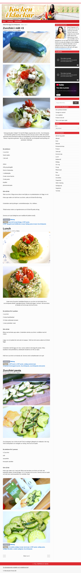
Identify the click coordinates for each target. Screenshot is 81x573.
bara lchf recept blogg (15, 222)
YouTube (58, 190)
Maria (19, 30)
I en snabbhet (59, 115)
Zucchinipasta (41, 224)
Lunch (7, 228)
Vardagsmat (59, 185)
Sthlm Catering (59, 183)
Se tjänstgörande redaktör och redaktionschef (15, 567)
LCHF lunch (12, 364)
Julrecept (58, 151)
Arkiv (56, 126)
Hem (4, 21)
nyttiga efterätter (8, 549)
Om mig (58, 164)
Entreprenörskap (60, 146)
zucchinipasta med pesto (37, 366)
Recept (57, 175)
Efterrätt (58, 143)
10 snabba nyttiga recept (15, 547)
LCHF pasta (25, 222)
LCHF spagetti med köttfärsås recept (14, 224)
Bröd (57, 141)
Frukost (58, 149)
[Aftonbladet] (8, 1)
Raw (57, 172)
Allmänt (57, 138)
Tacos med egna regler (61, 120)
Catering (10, 21)
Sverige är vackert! (60, 112)
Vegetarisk (58, 188)
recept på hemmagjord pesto (11, 366)
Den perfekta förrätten (61, 109)
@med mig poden (60, 135)
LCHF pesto (19, 364)
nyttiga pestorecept (30, 364)
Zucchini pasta (12, 370)
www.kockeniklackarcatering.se (63, 49)
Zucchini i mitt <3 (13, 28)
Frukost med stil (60, 117)
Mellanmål (58, 159)
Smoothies (58, 177)
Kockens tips (59, 154)
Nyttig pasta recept (31, 224)
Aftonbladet (18, 21)
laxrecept (26, 547)
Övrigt (57, 167)
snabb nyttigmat (18, 549)
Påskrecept (59, 170)
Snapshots (58, 180)
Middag (12, 219)
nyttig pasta (41, 547)
